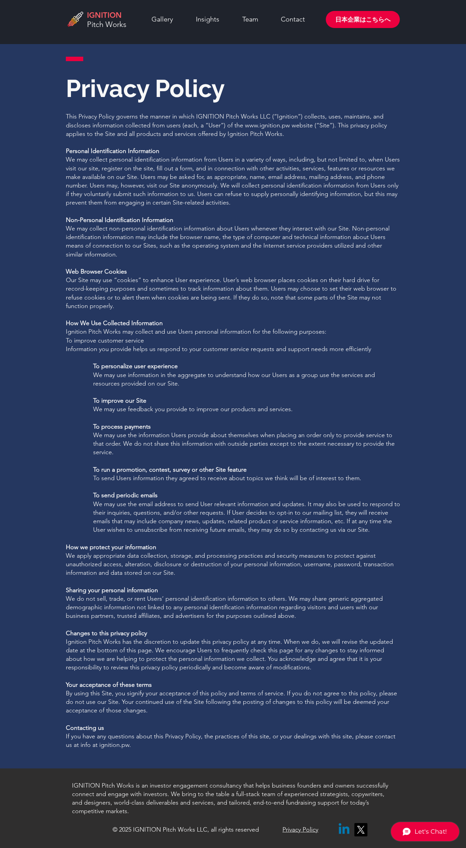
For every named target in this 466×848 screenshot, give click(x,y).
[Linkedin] (344, 829)
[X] (360, 829)
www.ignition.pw (267, 125)
